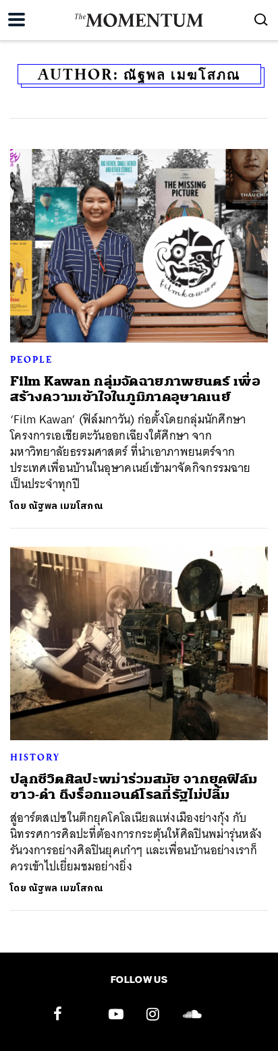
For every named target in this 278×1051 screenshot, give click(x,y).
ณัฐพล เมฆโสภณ (65, 506)
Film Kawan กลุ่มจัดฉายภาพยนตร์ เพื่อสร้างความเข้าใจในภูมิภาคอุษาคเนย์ (135, 389)
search (261, 19)
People (31, 359)
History (35, 757)
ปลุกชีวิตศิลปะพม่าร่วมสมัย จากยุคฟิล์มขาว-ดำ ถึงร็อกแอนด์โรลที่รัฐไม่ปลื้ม (133, 787)
